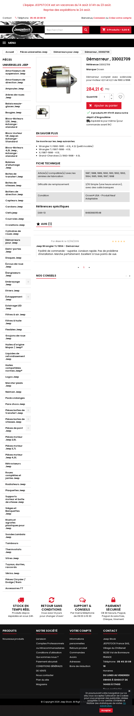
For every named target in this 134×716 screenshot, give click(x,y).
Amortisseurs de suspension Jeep (15, 72)
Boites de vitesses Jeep (13, 184)
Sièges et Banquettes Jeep (12, 510)
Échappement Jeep (13, 298)
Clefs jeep (11, 212)
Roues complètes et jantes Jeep (13, 475)
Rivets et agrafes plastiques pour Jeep (15, 524)
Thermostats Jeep (13, 551)
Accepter (106, 710)
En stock (109, 112)
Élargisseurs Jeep (12, 274)
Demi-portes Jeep (13, 250)
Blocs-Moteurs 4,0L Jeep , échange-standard (14, 152)
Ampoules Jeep (14, 88)
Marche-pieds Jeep (14, 384)
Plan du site (42, 679)
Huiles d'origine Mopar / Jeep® (14, 346)
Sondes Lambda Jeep (15, 536)
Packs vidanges (15, 398)
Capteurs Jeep (14, 200)
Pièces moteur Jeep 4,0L (14, 456)
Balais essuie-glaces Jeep (13, 105)
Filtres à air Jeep (15, 314)
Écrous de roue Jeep (14, 265)
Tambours (11, 543)
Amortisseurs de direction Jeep (15, 81)
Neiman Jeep (13, 392)
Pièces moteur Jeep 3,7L (14, 447)
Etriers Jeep (12, 290)
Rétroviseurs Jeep (13, 465)
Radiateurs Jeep (15, 484)
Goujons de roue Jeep (15, 337)
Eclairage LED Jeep (13, 307)
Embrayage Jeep (12, 283)
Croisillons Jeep (15, 225)
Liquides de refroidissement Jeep (15, 356)
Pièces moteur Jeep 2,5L (14, 438)
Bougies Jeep (13, 112)
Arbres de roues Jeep (14, 96)
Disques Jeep (13, 257)
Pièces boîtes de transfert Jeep (15, 412)
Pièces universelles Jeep (15, 62)
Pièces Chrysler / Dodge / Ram (15, 581)
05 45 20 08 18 (38, 17)
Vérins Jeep (12, 573)
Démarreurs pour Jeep (12, 241)
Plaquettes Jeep (15, 490)
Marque (91, 69)
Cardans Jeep (14, 206)
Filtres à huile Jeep (13, 322)
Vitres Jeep (12, 558)
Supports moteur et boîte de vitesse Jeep (14, 499)
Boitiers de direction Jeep (14, 193)
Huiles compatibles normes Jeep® (13, 367)
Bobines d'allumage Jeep (12, 164)
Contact (7, 17)
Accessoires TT (14, 588)
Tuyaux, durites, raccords (15, 566)
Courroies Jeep (14, 219)
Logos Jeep (12, 377)
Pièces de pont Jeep (14, 429)
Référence (92, 64)
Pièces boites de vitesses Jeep (15, 420)
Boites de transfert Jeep (14, 175)
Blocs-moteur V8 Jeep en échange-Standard (13, 137)
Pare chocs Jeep (15, 404)
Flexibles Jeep (13, 329)
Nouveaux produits (13, 639)
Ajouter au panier (103, 106)
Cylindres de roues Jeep (13, 232)
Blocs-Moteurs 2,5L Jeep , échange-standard (14, 123)
